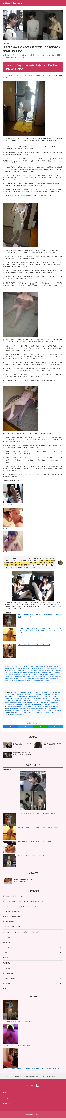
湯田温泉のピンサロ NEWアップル (28, 692)
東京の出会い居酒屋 (47, 672)
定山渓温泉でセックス (30, 694)
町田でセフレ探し (53, 666)
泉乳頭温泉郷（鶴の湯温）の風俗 (38, 696)
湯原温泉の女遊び (9, 710)
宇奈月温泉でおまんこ (35, 702)
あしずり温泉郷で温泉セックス (16, 712)
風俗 (21, 747)
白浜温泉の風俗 (33, 708)
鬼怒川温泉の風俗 (38, 698)
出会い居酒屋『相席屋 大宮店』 (20, 676)
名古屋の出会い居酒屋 (50, 676)
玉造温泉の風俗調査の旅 (53, 708)
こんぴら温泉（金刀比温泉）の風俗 (43, 710)
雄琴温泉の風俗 (49, 706)
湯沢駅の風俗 (26, 702)
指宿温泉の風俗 (12, 715)
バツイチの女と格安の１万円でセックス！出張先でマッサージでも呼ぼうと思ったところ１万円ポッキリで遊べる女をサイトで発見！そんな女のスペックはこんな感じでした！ (40, 631)
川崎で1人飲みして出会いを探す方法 (33, 674)
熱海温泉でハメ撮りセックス (15, 706)
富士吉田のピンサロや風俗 (22, 704)
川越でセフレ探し (41, 676)
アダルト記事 (52, 747)
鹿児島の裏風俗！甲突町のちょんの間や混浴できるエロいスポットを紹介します (22, 754)
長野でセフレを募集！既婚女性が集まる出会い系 (40, 666)
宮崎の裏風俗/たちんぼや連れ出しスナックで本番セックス (53, 743)
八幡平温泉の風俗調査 (49, 694)
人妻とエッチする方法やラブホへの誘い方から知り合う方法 (34, 645)
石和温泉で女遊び (11, 704)
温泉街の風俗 (6, 43)
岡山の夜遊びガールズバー (26, 668)
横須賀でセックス (9, 676)
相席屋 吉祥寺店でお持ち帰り (26, 672)
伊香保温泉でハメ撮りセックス (15, 700)
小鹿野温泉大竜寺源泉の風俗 (30, 700)
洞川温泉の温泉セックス (23, 708)
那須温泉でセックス (48, 698)
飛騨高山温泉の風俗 (50, 704)
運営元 (5, 1093)
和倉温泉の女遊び (45, 702)
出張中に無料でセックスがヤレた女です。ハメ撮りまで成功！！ (35, 842)
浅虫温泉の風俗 (39, 694)
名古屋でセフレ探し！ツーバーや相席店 (22, 666)
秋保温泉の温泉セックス (23, 696)
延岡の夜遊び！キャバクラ (15, 668)
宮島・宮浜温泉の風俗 (29, 710)
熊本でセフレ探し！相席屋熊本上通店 (45, 680)
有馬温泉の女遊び (13, 708)
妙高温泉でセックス (17, 702)
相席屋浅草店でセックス (20, 674)
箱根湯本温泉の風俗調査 (54, 700)
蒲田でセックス (12, 674)
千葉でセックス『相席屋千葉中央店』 (18, 670)
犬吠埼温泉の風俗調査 (42, 700)
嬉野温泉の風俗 (27, 712)
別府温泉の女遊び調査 (45, 712)
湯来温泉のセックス (18, 710)
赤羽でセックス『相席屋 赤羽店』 (49, 670)
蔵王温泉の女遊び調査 (51, 696)
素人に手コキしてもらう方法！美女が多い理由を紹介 (22, 743)
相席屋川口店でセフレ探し (32, 676)
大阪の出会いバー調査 (22, 678)
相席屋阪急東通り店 (38, 678)
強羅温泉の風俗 (8, 702)
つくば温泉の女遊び (28, 698)
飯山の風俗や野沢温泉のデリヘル (37, 704)
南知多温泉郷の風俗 (40, 706)
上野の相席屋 (16, 672)
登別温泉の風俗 (20, 694)
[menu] (62, 3)
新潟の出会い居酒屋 (52, 668)
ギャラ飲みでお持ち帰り (9, 666)
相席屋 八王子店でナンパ (37, 672)
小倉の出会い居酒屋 (17, 680)
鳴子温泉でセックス (12, 696)
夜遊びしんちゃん (8, 1104)
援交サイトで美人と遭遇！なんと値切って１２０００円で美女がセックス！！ (39, 814)
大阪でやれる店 (30, 678)
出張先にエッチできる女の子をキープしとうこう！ (31, 855)
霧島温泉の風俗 (20, 715)
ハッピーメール (56, 606)
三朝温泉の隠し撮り (42, 708)
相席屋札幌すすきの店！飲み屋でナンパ (40, 668)
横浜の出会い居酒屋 (44, 674)
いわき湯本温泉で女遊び (17, 698)
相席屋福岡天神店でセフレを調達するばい (29, 680)
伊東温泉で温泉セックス (28, 706)
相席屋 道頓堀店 (13, 678)
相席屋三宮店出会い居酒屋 (47, 678)
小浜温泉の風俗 (35, 712)
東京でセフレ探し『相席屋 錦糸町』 (34, 670)
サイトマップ (6, 1098)
